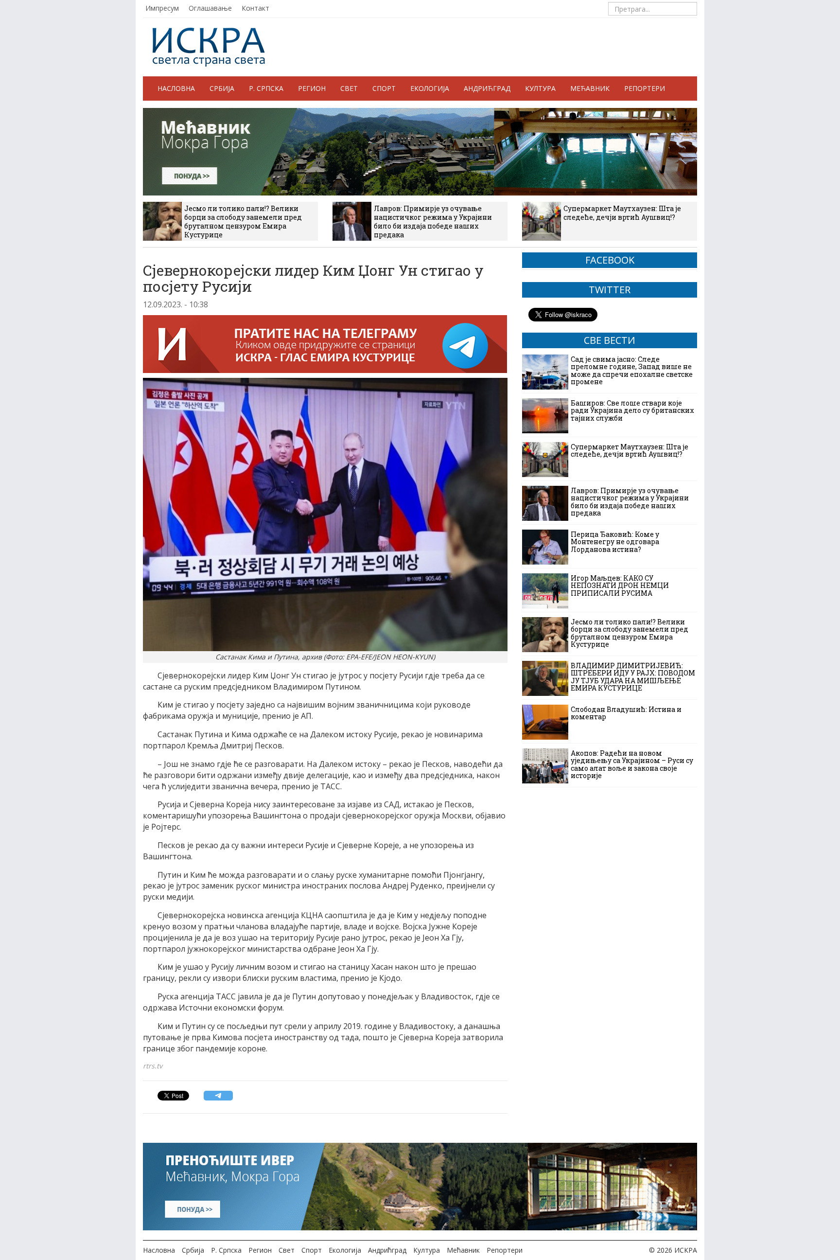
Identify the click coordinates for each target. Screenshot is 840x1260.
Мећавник (590, 88)
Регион (312, 88)
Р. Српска (266, 88)
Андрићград (487, 88)
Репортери (644, 88)
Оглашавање (210, 8)
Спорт (384, 88)
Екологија (429, 88)
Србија (222, 88)
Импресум (162, 8)
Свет (349, 88)
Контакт (255, 8)
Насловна (176, 88)
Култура (540, 88)
